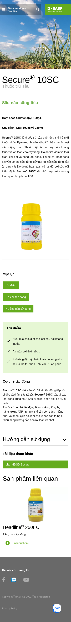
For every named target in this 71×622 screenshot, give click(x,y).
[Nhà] (55, 9)
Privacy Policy (9, 608)
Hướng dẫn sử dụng (26, 439)
